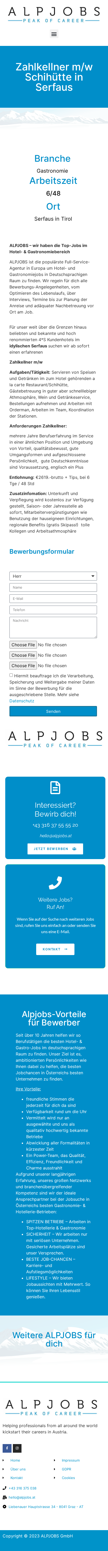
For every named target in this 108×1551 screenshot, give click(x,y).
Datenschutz (21, 700)
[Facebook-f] (7, 1448)
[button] (54, 33)
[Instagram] (17, 1448)
